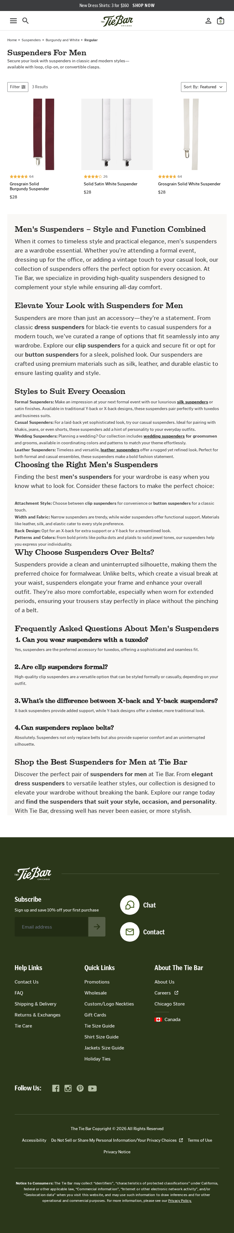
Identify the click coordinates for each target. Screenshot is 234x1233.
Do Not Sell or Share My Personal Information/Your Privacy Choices (114, 1140)
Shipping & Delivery (35, 1004)
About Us (164, 982)
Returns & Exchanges (38, 1015)
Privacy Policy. (180, 1200)
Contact (154, 932)
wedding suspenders (164, 436)
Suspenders (31, 40)
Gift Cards (95, 1015)
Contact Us (27, 982)
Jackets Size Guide (104, 1048)
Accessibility (34, 1140)
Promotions (97, 982)
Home (12, 40)
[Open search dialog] (26, 21)
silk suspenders (192, 402)
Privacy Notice (117, 1152)
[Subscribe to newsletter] (96, 927)
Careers (162, 993)
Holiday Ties (97, 1059)
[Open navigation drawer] (13, 21)
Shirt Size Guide (101, 1037)
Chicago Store (169, 1004)
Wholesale (95, 993)
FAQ (19, 993)
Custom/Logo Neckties (109, 1004)
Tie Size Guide (99, 1026)
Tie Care (23, 1026)
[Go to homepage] (117, 21)
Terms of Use (200, 1140)
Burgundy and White (63, 40)
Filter (15, 86)
